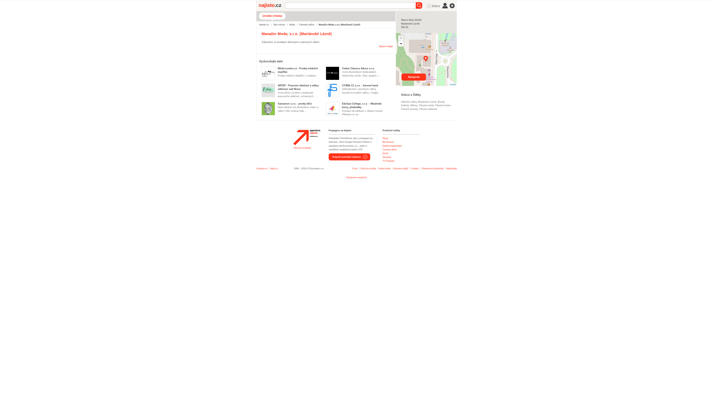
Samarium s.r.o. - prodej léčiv (295, 103)
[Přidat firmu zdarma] (453, 6)
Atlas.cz (274, 168)
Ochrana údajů (400, 168)
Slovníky (386, 157)
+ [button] (401, 38)
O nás (355, 168)
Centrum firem (389, 149)
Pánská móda (426, 105)
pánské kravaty (409, 109)
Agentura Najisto (306, 137)
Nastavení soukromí (356, 177)
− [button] (401, 43)
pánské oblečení (428, 109)
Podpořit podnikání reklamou (346, 157)
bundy (441, 101)
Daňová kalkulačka (392, 146)
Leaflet (453, 84)
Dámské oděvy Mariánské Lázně (418, 101)
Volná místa (384, 168)
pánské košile (442, 105)
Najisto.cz (272, 5)
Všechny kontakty (302, 148)
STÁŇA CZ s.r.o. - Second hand (360, 85)
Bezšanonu (388, 142)
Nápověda (451, 168)
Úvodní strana (272, 16)
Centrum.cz (262, 168)
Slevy (385, 138)
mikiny (414, 105)
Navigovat (413, 77)
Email (385, 153)
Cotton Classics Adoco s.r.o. (358, 68)
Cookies (415, 168)
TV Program (388, 161)
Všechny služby (368, 168)
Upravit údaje (386, 46)
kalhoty (405, 105)
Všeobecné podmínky (433, 168)
